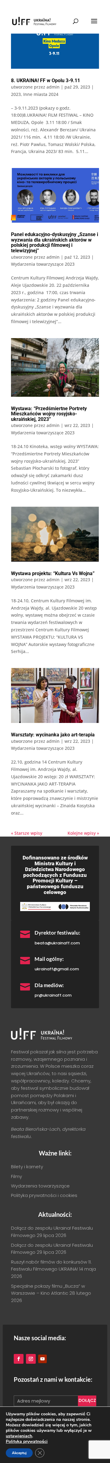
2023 (16, 94)
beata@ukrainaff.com (57, 943)
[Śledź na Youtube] (42, 1359)
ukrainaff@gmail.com (57, 969)
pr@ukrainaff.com (53, 995)
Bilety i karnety (27, 1166)
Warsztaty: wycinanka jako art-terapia (53, 735)
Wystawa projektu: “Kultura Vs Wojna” (53, 573)
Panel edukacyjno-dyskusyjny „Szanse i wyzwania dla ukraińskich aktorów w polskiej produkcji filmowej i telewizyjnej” (54, 243)
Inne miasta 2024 (40, 94)
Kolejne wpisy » (83, 833)
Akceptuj (19, 1452)
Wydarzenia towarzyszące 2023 (43, 264)
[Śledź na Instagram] (31, 1359)
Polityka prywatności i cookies (44, 1195)
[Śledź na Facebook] (19, 1359)
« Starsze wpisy (26, 833)
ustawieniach (19, 1436)
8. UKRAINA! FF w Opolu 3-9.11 (45, 80)
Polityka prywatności (27, 1441)
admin (53, 87)
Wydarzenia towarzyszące (40, 1186)
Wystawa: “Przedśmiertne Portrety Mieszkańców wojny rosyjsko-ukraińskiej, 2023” (49, 414)
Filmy (16, 1176)
